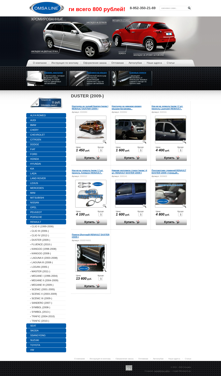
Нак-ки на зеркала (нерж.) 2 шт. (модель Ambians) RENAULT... (87, 171)
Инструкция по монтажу (100, 359)
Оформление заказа (124, 359)
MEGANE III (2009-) (43, 284)
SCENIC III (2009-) (42, 298)
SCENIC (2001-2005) (43, 289)
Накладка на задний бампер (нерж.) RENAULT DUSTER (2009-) (90, 107)
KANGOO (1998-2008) (44, 248)
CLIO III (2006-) (40, 231)
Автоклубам (158, 359)
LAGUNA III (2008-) (42, 262)
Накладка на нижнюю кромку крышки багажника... (127, 107)
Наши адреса (174, 359)
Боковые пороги (137, 72)
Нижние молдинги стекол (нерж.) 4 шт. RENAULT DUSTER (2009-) (129, 171)
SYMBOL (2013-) (41, 311)
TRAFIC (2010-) (40, 320)
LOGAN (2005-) (40, 266)
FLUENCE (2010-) (42, 244)
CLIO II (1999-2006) (43, 226)
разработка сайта (162, 371)
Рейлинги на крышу (97, 72)
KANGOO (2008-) (41, 253)
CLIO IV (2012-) (40, 235)
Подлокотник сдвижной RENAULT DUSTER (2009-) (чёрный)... (169, 171)
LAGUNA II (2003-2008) (45, 257)
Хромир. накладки (53, 72)
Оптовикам (143, 359)
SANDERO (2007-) (42, 302)
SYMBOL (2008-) (41, 307)
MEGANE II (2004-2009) (45, 280)
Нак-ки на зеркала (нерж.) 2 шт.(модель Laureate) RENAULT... (167, 107)
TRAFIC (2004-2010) (43, 316)
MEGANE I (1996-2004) (45, 275)
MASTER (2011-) (41, 271)
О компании (79, 359)
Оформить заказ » (49, 105)
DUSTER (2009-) (41, 240)
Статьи (188, 359)
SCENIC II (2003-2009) (44, 293)
